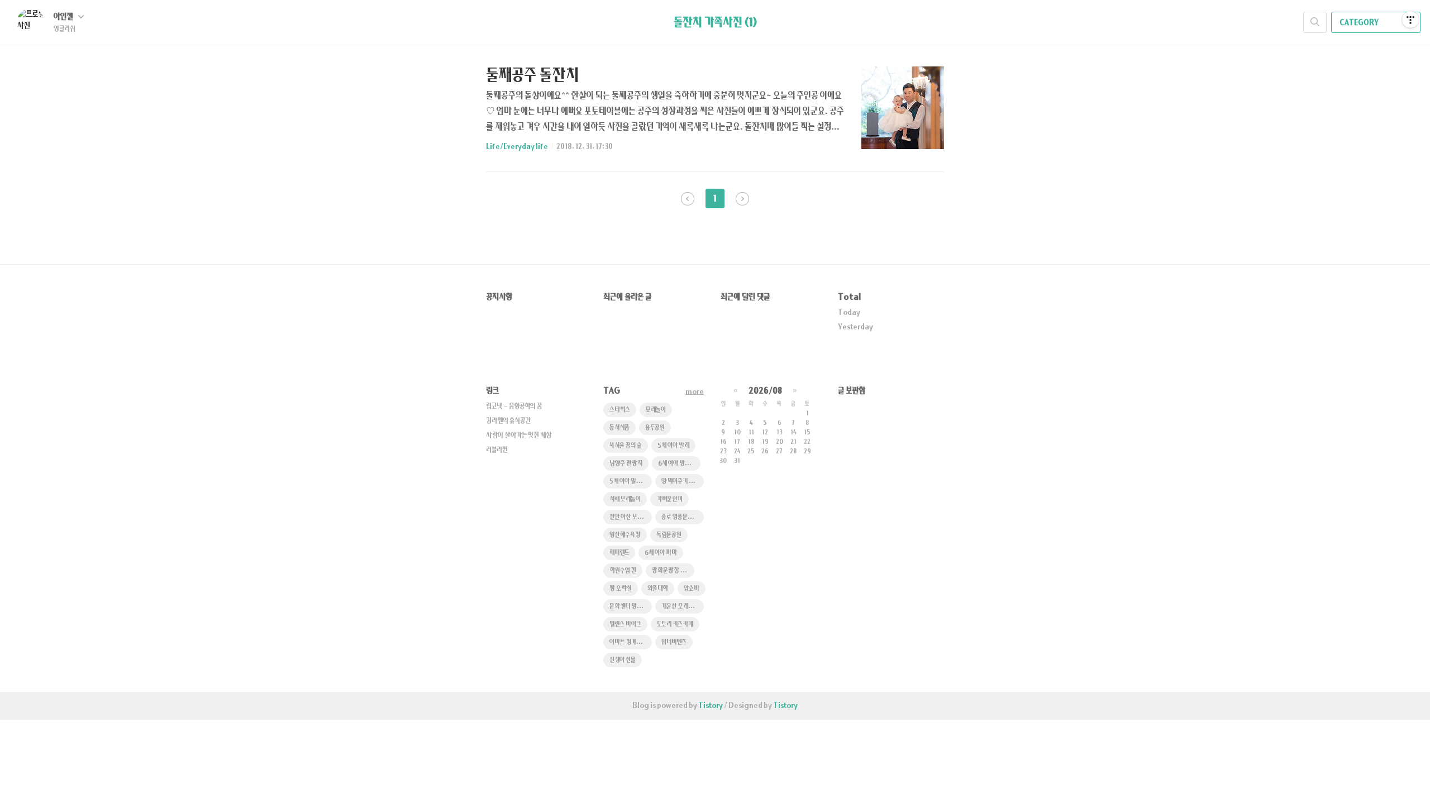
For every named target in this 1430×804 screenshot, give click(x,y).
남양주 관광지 (625, 463)
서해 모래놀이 (625, 499)
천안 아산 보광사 (629, 517)
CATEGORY (1360, 23)
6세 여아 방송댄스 (679, 463)
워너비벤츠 (674, 642)
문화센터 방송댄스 (630, 606)
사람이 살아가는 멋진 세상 (519, 435)
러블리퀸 (497, 450)
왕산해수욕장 (625, 535)
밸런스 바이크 (625, 624)
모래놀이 (656, 410)
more (694, 392)
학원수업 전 (622, 571)
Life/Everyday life (517, 147)
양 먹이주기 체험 (680, 481)
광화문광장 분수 (671, 571)
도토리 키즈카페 (675, 624)
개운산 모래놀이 (679, 606)
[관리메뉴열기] (1410, 19)
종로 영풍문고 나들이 (682, 517)
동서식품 (619, 428)
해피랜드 (619, 553)
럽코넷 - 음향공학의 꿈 (514, 406)
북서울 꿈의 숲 (625, 445)
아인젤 (64, 17)
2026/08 (765, 391)
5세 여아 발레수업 (630, 481)
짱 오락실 (620, 588)
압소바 (691, 588)
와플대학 (657, 588)
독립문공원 (668, 535)
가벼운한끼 (669, 499)
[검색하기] (1315, 22)
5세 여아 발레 (673, 445)
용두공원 (655, 428)
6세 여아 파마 (661, 553)
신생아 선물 (622, 660)
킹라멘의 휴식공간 (508, 421)
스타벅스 (619, 410)
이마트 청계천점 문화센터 (630, 642)
